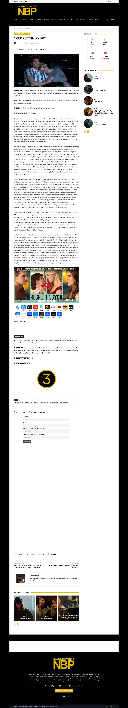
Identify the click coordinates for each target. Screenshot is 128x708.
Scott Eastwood (44, 402)
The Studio (25, 250)
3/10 (20, 400)
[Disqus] (46, 471)
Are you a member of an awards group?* (34, 428)
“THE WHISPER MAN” (101, 90)
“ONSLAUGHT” (25, 619)
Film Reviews (21, 29)
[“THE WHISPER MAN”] (88, 89)
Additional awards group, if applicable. (34, 434)
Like (105, 38)
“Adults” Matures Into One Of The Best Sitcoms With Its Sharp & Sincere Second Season (103, 112)
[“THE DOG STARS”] (88, 123)
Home (15, 29)
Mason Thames (72, 400)
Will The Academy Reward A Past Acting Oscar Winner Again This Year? (68, 617)
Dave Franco (55, 400)
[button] (109, 20)
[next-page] (18, 624)
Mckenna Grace (19, 402)
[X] (113, 1)
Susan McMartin (54, 402)
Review (36, 402)
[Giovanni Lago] (15, 43)
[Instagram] (111, 1)
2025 (27, 29)
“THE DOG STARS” (100, 124)
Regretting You (29, 402)
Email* (25, 422)
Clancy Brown (36, 400)
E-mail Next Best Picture (64, 690)
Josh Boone (63, 400)
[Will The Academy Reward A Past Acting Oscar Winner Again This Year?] (68, 608)
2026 (24, 616)
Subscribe (105, 52)
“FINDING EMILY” (46, 619)
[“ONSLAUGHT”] (24, 608)
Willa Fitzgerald (64, 402)
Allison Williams (27, 400)
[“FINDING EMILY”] (46, 608)
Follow (92, 38)
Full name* (26, 416)
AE (68, 613)
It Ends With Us (60, 119)
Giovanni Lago (23, 43)
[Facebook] (108, 1)
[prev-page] (15, 624)
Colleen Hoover (46, 400)
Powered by (17, 321)
